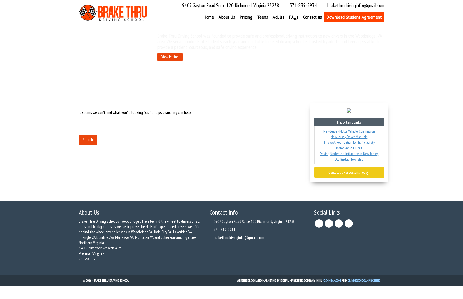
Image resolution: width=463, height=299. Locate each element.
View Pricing (170, 56)
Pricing (246, 17)
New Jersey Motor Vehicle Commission (349, 131)
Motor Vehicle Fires (349, 148)
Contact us (312, 17)
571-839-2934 (303, 5)
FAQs (293, 17)
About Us (227, 17)
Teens (262, 17)
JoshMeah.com (332, 280)
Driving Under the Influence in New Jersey (349, 153)
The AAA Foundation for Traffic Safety (349, 142)
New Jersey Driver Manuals (349, 136)
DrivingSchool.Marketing (364, 280)
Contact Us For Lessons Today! (348, 172)
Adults (278, 17)
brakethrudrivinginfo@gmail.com (355, 5)
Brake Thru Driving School (111, 280)
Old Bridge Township (349, 159)
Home (209, 17)
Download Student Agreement (354, 17)
